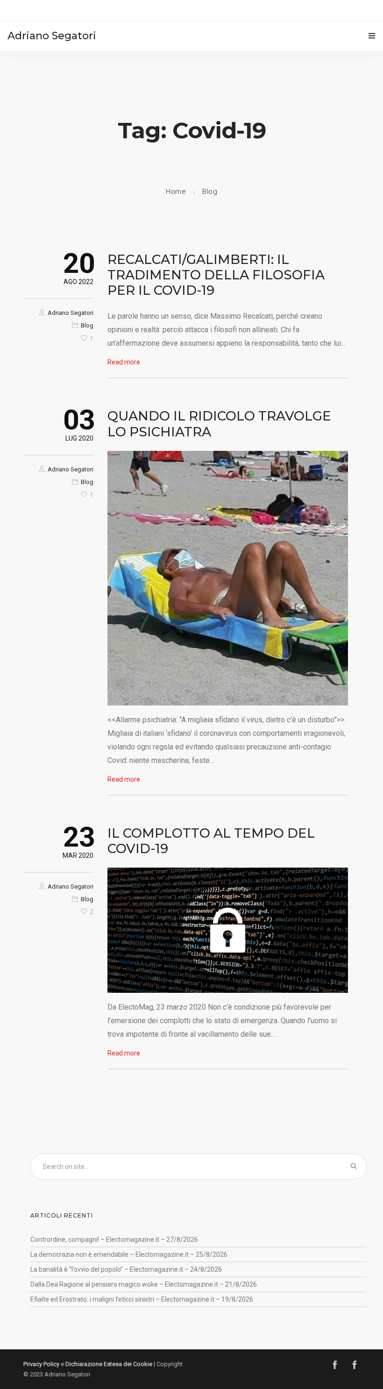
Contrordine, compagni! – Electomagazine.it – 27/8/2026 (114, 1239)
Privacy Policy (41, 1364)
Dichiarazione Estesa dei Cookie (108, 1364)
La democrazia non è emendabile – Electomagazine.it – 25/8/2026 (128, 1254)
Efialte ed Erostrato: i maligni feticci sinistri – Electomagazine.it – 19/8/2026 (141, 1299)
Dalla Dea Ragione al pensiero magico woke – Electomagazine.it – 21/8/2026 (143, 1284)
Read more (123, 362)
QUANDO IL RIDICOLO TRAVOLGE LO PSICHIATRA (219, 423)
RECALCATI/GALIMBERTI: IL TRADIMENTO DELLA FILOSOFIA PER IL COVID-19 (216, 274)
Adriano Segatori (70, 312)
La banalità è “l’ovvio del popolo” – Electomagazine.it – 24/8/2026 (126, 1269)
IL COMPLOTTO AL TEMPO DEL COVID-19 (211, 840)
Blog (209, 191)
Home (176, 191)
